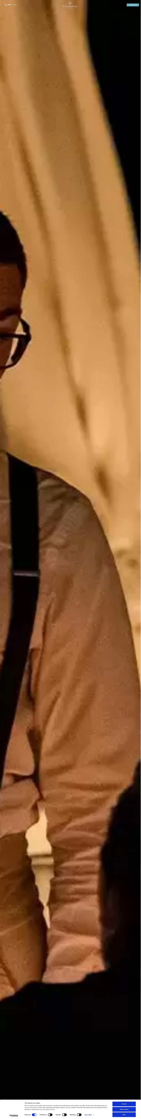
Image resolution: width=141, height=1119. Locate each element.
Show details (88, 1114)
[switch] (50, 1114)
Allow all (124, 1104)
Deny (124, 1114)
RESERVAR (133, 5)
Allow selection (124, 1109)
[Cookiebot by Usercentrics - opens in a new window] (14, 1116)
